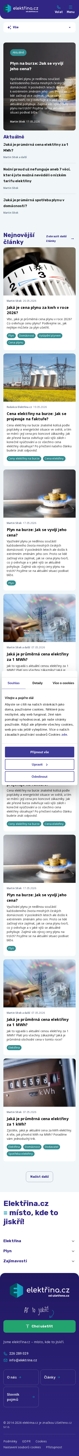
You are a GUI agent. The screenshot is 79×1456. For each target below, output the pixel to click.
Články (50, 1377)
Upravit (37, 764)
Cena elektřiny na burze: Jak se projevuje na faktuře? (36, 416)
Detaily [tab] (37, 683)
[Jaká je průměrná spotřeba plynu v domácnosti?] (39, 206)
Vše (16, 27)
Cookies (41, 1441)
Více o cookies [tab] (63, 683)
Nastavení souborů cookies (22, 1447)
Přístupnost (54, 1447)
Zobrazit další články (56, 239)
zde (64, 734)
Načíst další (39, 1177)
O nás (12, 1377)
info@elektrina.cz (23, 1360)
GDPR (26, 1441)
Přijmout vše (39, 752)
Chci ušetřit (42, 1326)
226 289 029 (18, 1353)
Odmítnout (39, 776)
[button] (39, 1241)
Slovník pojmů (13, 1397)
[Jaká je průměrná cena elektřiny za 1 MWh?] (39, 151)
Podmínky (10, 1441)
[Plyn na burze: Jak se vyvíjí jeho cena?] (39, 86)
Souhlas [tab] (14, 683)
